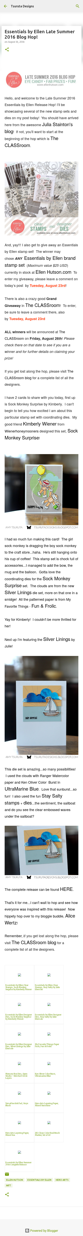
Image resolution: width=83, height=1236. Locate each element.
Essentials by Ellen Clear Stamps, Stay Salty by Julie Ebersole (47, 987)
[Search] (77, 6)
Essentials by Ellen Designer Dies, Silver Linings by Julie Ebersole (18, 1046)
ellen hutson (14, 1180)
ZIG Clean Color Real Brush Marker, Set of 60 (47, 1134)
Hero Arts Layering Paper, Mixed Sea (17, 1134)
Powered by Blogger (44, 1230)
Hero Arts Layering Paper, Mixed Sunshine (46, 1104)
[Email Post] (7, 1175)
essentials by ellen (39, 1180)
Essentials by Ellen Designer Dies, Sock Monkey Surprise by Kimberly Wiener (18, 1016)
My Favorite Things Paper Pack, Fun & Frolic (47, 1045)
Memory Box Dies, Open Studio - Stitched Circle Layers (16, 1076)
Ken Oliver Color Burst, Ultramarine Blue (45, 1075)
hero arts (62, 1180)
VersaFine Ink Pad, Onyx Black (16, 1104)
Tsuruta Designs (22, 6)
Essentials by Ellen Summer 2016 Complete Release (18, 1163)
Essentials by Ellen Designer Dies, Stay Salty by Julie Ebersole (48, 1016)
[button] (7, 49)
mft (8, 1185)
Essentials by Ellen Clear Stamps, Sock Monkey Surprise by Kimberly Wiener (18, 987)
